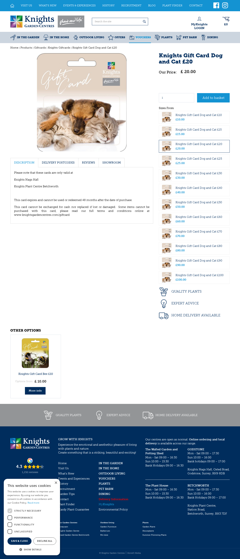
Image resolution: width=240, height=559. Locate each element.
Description (24, 162)
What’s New (66, 473)
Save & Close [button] (19, 541)
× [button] (55, 482)
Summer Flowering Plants (154, 535)
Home (62, 463)
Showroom (111, 162)
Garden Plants (148, 527)
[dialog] (32, 517)
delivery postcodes (58, 162)
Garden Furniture (108, 527)
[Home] (12, 5)
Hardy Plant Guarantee (73, 509)
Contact (63, 499)
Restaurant (63, 527)
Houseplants (148, 531)
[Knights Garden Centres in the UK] (47, 21)
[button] (32, 549)
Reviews (88, 162)
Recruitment (66, 489)
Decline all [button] (44, 541)
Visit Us (63, 468)
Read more (34, 502)
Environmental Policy (113, 509)
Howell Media (134, 553)
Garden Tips (66, 494)
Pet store (104, 535)
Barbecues (105, 531)
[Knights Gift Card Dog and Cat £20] (81, 102)
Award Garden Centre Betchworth (73, 535)
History (63, 483)
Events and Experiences (74, 478)
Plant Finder (66, 504)
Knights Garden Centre (68, 531)
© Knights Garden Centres (112, 553)
